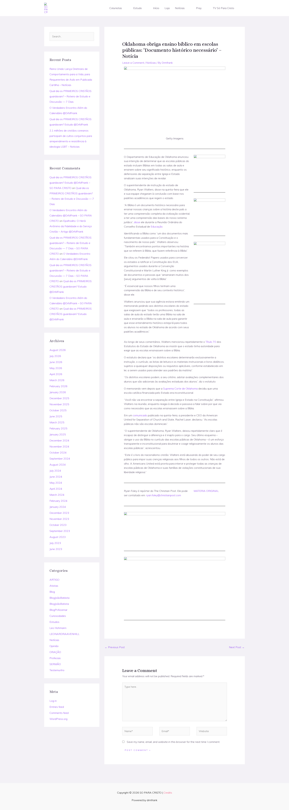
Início (156, 8)
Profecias (55, 658)
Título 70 (211, 341)
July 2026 (55, 356)
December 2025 (59, 398)
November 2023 (59, 519)
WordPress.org (58, 719)
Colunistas (115, 8)
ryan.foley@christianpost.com (163, 495)
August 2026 (58, 350)
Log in (53, 700)
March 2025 (57, 422)
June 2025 (56, 416)
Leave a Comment (133, 62)
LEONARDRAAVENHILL (64, 634)
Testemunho (57, 670)
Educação (157, 226)
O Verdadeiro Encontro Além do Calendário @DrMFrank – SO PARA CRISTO (71, 215)
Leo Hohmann (58, 628)
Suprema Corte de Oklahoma (180, 388)
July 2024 (55, 470)
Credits (168, 792)
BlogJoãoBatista (59, 603)
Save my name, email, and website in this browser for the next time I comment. (173, 741)
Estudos (54, 622)
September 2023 (60, 531)
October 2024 (58, 452)
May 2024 (56, 482)
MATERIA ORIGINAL (206, 491)
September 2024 (60, 458)
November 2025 (59, 404)
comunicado (140, 415)
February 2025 (58, 428)
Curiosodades (58, 616)
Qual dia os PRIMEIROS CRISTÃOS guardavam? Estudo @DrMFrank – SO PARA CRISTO (70, 183)
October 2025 (58, 410)
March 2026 (57, 380)
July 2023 (55, 543)
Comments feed (59, 713)
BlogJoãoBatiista (59, 597)
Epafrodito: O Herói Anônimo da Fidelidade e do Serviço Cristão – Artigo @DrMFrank (71, 226)
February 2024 (58, 500)
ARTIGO (54, 579)
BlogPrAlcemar (58, 609)
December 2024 (59, 440)
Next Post (237, 647)
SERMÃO (55, 664)
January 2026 (58, 392)
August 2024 (58, 464)
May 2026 (56, 368)
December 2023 (59, 512)
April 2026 (56, 374)
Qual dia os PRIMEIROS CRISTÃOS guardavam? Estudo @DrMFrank (71, 286)
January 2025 (58, 434)
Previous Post (115, 647)
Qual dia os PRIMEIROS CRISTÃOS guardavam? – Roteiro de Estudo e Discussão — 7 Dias (70, 96)
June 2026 (56, 362)
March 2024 (57, 494)
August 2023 (58, 537)
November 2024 (59, 446)
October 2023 (58, 525)
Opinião (54, 646)
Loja (167, 8)
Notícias (180, 8)
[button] (123, 8)
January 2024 (58, 506)
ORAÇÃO (55, 652)
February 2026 (58, 386)
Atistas (54, 585)
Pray (199, 8)
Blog (52, 591)
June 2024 (56, 476)
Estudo (137, 8)
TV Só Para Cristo (223, 8)
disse (137, 222)
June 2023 (56, 549)
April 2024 (56, 488)
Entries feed (57, 706)
